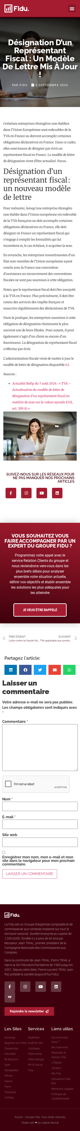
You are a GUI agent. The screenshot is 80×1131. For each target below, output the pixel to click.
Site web (9, 835)
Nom (7, 799)
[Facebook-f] (11, 493)
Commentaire (15, 721)
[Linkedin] (57, 493)
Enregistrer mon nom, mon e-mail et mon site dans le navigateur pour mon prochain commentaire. (38, 860)
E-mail (9, 817)
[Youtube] (41, 493)
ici (67, 365)
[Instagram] (26, 493)
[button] (72, 8)
